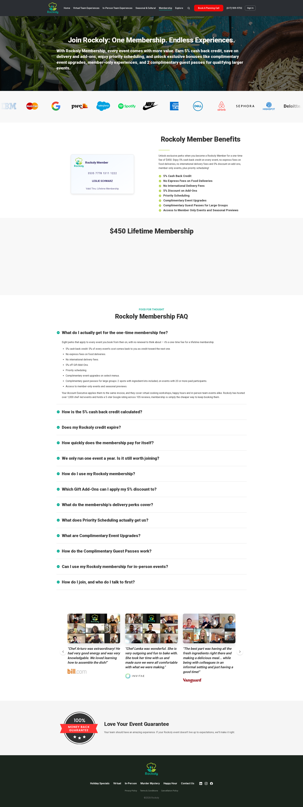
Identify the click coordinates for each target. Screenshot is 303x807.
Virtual (117, 783)
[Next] (240, 652)
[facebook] (211, 783)
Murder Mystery (150, 783)
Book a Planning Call (208, 8)
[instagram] (206, 783)
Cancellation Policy (169, 790)
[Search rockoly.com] (188, 8)
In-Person (131, 783)
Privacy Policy (131, 790)
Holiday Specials (100, 783)
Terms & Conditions (149, 790)
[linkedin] (200, 783)
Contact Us (187, 783)
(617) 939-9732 (234, 8)
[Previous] (63, 652)
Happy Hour (170, 783)
